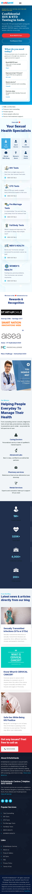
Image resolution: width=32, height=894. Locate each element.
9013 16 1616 (10, 749)
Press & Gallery (8, 853)
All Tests (6, 856)
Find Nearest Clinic (16, 41)
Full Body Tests (8, 827)
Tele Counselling (8, 813)
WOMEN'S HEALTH (9, 833)
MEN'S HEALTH (7, 830)
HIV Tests (6, 817)
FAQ (4, 860)
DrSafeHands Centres (10, 846)
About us (6, 850)
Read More (27, 891)
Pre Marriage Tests (9, 823)
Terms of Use (7, 866)
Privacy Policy (7, 863)
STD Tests (6, 820)
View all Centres (6, 794)
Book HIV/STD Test (16, 35)
